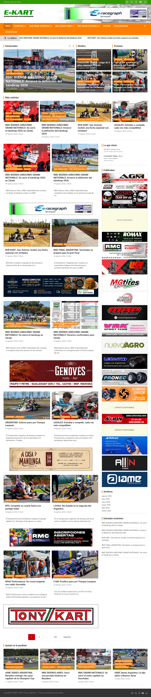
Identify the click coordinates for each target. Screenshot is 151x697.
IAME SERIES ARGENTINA (39, 26)
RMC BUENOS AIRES (63, 26)
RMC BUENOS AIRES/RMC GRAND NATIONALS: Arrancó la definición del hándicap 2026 (56, 129)
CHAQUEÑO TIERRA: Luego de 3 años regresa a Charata (93, 64)
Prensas (118, 46)
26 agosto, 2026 (12, 89)
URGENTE (27, 119)
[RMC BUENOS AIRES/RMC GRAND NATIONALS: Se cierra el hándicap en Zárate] (26, 315)
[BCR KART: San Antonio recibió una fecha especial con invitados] (26, 233)
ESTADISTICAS (11, 32)
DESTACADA (11, 77)
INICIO (7, 26)
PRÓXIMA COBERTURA (23, 323)
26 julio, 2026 (83, 682)
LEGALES (135, 119)
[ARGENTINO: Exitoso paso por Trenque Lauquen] (26, 405)
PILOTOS (106, 26)
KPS (14, 500)
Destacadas (11, 46)
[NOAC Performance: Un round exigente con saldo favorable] (26, 565)
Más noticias (12, 97)
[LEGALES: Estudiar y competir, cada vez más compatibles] (75, 405)
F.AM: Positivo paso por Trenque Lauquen (75, 581)
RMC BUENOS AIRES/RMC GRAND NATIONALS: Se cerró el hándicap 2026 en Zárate (20, 128)
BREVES (8, 113)
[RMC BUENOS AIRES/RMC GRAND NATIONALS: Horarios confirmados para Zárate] (75, 315)
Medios (82, 46)
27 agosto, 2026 (84, 134)
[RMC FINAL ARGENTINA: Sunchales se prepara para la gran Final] (75, 233)
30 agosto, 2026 (11, 134)
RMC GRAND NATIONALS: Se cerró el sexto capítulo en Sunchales (93, 675)
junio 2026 (106, 502)
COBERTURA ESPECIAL (57, 113)
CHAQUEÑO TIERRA (84, 59)
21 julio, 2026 (119, 679)
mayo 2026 (106, 505)
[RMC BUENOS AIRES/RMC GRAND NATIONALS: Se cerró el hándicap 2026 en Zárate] (26, 158)
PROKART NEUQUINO (92, 81)
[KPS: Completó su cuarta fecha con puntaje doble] (26, 489)
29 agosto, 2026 (48, 137)
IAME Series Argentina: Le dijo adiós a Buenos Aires (130, 674)
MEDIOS (95, 59)
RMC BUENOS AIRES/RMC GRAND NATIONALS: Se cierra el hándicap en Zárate (24, 335)
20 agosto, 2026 (83, 68)
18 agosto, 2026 (83, 90)
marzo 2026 (106, 511)
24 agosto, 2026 (120, 68)
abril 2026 (105, 508)
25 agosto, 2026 (120, 131)
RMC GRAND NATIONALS (87, 26)
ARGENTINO (19, 26)
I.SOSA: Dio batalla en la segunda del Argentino (126, 64)
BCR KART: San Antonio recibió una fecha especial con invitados (70, 38)
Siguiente (67, 637)
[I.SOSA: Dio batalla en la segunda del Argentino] (75, 489)
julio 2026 (105, 499)
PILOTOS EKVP (129, 59)
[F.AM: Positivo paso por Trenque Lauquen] (75, 565)
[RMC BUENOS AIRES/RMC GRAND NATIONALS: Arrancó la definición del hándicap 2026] (75, 158)
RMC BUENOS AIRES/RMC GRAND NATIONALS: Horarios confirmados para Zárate (74, 335)
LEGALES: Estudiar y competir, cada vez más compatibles (129, 126)
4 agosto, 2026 (47, 682)
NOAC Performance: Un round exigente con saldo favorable (129, 86)
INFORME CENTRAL (48, 667)
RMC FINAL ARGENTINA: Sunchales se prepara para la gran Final (35, 83)
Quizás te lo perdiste (16, 645)
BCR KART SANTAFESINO (87, 119)
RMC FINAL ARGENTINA (24, 77)
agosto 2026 (107, 496)
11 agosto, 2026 (11, 682)
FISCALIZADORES (121, 26)
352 (55, 637)
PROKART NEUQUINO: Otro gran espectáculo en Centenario (93, 86)
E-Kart (21, 89)
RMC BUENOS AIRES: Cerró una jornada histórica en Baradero (56, 675)
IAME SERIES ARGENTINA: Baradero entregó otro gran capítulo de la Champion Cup (19, 675)
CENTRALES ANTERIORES (14, 664)
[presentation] (69, 46)
